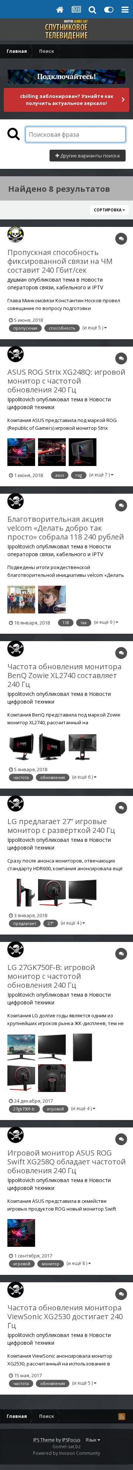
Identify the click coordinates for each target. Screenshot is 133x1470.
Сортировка (108, 209)
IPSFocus (71, 1440)
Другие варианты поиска (89, 155)
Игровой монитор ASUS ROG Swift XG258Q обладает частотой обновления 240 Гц (66, 1161)
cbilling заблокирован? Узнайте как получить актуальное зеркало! (66, 100)
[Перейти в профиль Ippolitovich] (15, 354)
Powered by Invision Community (66, 1453)
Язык (92, 1440)
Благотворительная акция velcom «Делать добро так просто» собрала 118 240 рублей (65, 528)
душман (17, 279)
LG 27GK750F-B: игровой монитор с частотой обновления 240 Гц (51, 976)
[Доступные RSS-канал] (121, 1416)
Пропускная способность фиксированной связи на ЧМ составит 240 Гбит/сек (60, 261)
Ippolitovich (21, 399)
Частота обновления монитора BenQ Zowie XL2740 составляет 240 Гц (64, 675)
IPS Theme (44, 1440)
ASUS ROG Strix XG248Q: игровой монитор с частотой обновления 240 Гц (66, 381)
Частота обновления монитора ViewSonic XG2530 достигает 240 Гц (65, 1316)
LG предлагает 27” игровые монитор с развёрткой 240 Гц (61, 825)
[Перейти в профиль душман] (15, 234)
